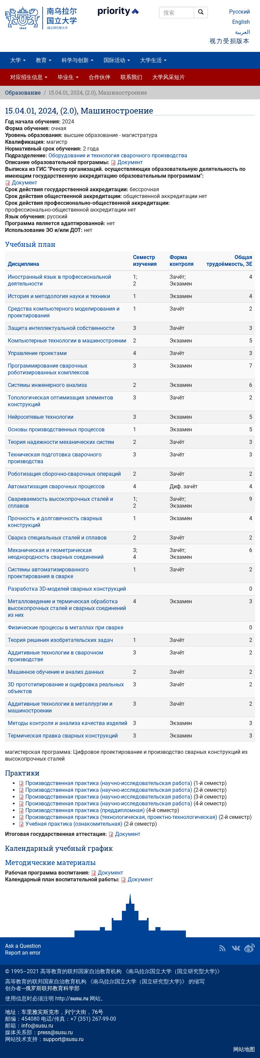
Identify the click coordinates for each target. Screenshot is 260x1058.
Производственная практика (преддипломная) (85, 810)
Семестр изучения (145, 260)
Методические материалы (50, 862)
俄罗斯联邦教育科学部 (52, 988)
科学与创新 (76, 60)
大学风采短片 (168, 77)
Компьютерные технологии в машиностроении (67, 340)
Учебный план (30, 244)
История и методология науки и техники (59, 296)
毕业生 (66, 77)
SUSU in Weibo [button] (249, 948)
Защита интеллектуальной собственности (61, 328)
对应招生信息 (27, 77)
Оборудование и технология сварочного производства (117, 155)
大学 (16, 60)
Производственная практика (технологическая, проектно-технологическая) (121, 817)
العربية (242, 32)
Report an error (22, 952)
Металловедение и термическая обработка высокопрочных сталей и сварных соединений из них (67, 608)
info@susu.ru (37, 1025)
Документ (130, 162)
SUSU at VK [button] (236, 948)
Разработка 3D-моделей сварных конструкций (67, 589)
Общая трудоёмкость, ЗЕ (229, 260)
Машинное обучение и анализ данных (56, 672)
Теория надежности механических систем (61, 442)
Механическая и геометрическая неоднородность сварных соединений (56, 553)
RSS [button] (222, 948)
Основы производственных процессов (56, 429)
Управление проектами (37, 353)
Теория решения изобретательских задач (60, 640)
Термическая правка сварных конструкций (63, 735)
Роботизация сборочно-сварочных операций (64, 474)
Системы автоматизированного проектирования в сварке (48, 573)
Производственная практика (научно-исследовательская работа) (108, 783)
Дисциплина (23, 264)
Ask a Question (23, 946)
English (241, 22)
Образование (23, 92)
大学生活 (151, 60)
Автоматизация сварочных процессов (56, 486)
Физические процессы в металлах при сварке (65, 627)
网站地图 (244, 1049)
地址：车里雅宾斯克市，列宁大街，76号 (54, 1012)
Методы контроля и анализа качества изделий (67, 723)
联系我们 (131, 77)
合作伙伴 (99, 77)
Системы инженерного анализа (47, 385)
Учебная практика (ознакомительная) (74, 824)
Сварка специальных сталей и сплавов (57, 537)
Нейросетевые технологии (40, 417)
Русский (239, 11)
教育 (42, 60)
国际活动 (115, 60)
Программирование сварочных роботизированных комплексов (48, 369)
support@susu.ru (63, 1039)
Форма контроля (182, 260)
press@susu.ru (55, 1032)
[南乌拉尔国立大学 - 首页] (43, 18)
